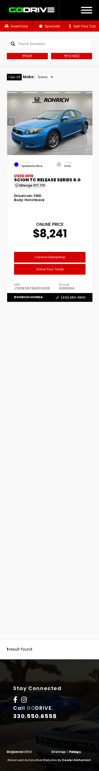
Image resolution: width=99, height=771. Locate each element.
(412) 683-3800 (73, 297)
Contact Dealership (50, 257)
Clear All (14, 77)
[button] (88, 121)
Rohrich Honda (28, 297)
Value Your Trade (50, 269)
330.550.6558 (35, 716)
